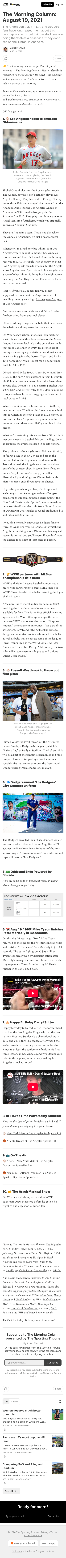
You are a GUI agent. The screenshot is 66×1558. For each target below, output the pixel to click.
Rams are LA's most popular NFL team (24, 1439)
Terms (53, 1532)
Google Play (40, 1270)
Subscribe (47, 4)
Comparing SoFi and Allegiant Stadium (23, 1466)
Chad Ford (22, 1300)
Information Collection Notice (35, 1373)
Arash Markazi (17, 48)
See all (9, 1491)
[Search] (60, 1401)
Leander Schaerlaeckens (24, 1308)
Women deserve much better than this (22, 1412)
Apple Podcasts (23, 1270)
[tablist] (11, 1401)
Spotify (10, 1270)
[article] (33, 1420)
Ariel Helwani (17, 1304)
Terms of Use (48, 1369)
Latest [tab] (14, 1401)
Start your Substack (25, 1543)
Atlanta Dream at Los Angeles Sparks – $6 (32, 1141)
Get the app (48, 1543)
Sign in (59, 4)
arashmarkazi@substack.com (25, 100)
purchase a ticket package (22, 759)
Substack (17, 1551)
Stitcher (57, 1270)
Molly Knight (50, 1300)
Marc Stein (46, 1295)
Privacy (45, 1532)
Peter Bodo (35, 1313)
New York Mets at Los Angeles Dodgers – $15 (34, 1133)
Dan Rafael (44, 1304)
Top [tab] (6, 1401)
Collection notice (33, 1535)
